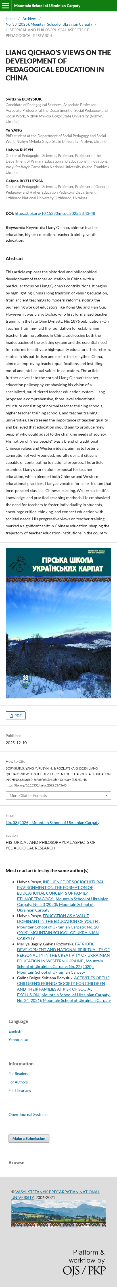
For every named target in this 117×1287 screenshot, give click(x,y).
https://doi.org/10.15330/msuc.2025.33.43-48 (55, 213)
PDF (18, 715)
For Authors (18, 1082)
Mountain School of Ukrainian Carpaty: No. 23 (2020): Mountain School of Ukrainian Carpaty (62, 904)
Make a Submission (28, 1138)
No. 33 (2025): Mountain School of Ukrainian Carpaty (49, 24)
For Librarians (20, 1090)
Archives (29, 18)
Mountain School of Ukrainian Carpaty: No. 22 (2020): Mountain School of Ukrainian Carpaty (60, 966)
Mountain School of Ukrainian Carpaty (47, 5)
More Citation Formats (28, 795)
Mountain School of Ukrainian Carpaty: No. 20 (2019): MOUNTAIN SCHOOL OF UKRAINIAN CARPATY (58, 933)
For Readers (18, 1073)
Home (11, 18)
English (15, 1031)
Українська (18, 1039)
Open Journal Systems (28, 1114)
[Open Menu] (5, 5)
